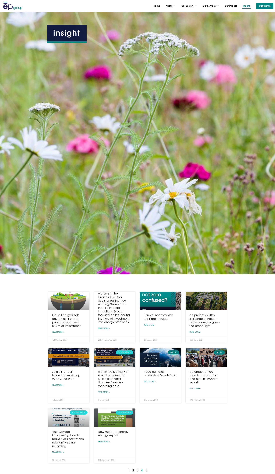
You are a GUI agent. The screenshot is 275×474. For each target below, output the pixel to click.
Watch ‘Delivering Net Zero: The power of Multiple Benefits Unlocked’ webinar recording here (113, 379)
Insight (246, 6)
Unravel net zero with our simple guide (158, 316)
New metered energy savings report (113, 433)
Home (157, 6)
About (169, 6)
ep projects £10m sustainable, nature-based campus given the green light (205, 320)
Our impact (231, 6)
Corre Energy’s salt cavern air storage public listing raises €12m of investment (66, 320)
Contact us (265, 6)
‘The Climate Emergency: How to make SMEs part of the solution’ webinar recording (68, 439)
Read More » (58, 332)
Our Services (209, 6)
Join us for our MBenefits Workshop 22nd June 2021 (66, 375)
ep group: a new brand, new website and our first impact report (204, 377)
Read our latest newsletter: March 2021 (160, 373)
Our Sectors (187, 6)
